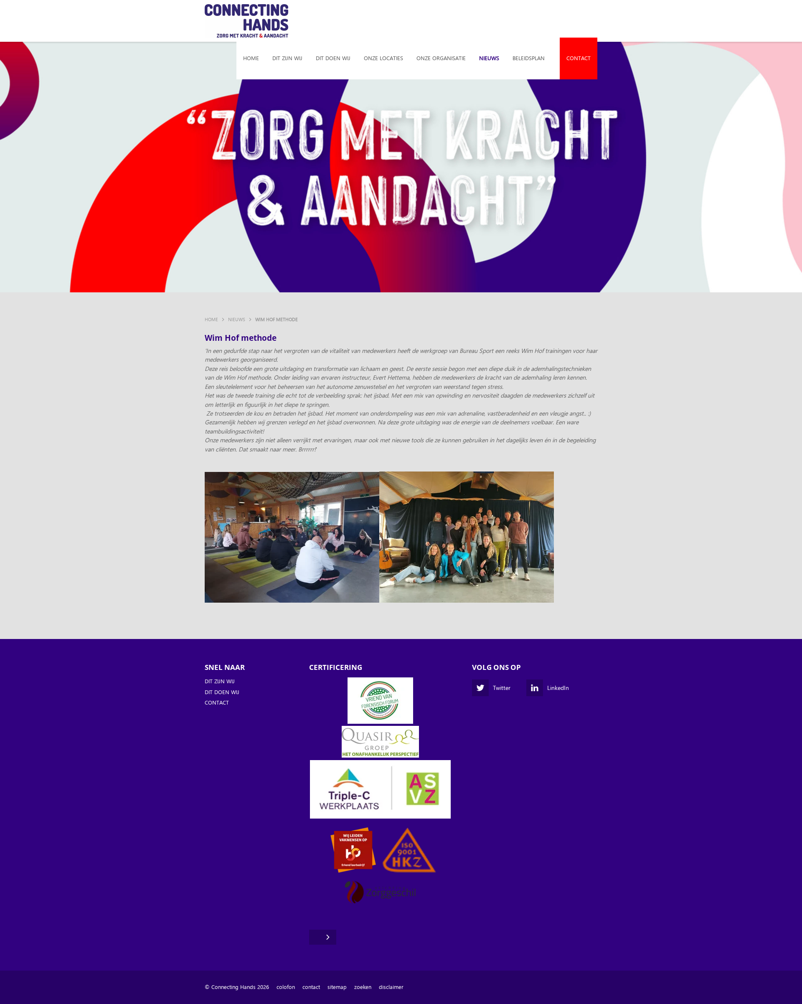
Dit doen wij (333, 58)
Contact (578, 58)
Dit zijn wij (287, 58)
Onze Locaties (383, 58)
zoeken (362, 987)
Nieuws (489, 58)
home (251, 58)
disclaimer (391, 987)
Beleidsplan (529, 58)
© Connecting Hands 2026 (237, 987)
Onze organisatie (441, 58)
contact (311, 987)
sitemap (337, 987)
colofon (286, 987)
